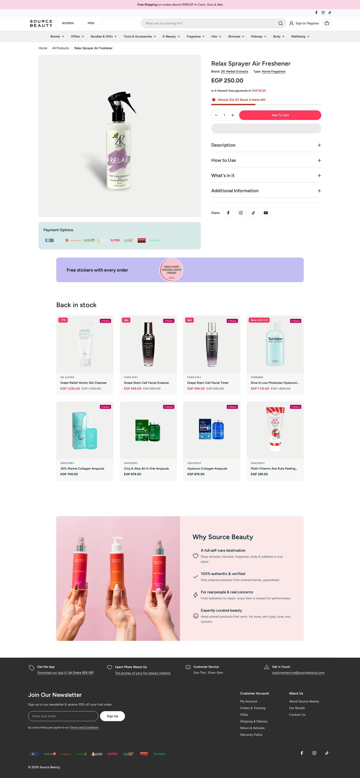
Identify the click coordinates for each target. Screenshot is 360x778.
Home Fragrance (273, 71)
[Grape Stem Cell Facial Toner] (211, 344)
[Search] (280, 23)
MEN (91, 23)
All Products (60, 48)
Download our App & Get (65, 673)
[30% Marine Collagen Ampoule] (85, 430)
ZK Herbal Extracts (234, 71)
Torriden (257, 377)
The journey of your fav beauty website (142, 673)
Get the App (46, 667)
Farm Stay (131, 377)
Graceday (67, 463)
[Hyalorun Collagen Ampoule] (211, 430)
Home (43, 48)
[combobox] (213, 23)
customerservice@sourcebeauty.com (298, 673)
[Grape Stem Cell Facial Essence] (148, 344)
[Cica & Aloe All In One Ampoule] (148, 430)
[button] (266, 128)
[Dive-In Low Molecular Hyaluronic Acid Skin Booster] (275, 344)
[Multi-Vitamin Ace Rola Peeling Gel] (275, 430)
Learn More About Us (131, 667)
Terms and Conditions (84, 727)
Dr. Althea (67, 377)
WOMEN (68, 23)
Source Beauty (50, 767)
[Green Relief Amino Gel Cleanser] (85, 344)
